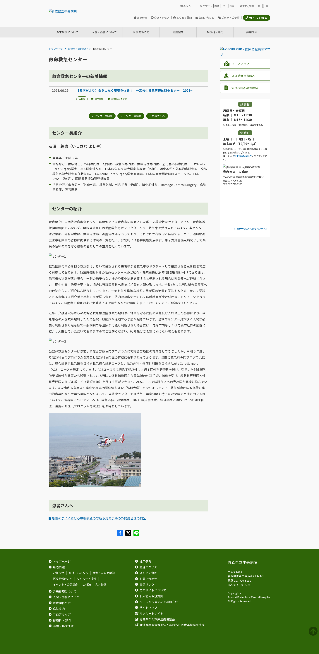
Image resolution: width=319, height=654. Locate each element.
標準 (217, 6)
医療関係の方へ (62, 578)
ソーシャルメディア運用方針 (159, 602)
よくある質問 (184, 17)
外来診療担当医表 (243, 76)
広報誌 (82, 98)
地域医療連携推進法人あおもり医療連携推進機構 (172, 625)
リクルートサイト (151, 613)
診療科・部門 (62, 620)
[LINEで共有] (136, 535)
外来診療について (65, 591)
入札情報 (101, 584)
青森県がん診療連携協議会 (157, 619)
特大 (231, 6)
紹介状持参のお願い (244, 88)
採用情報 (99, 98)
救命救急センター (120, 98)
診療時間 (142, 17)
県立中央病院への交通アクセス (251, 229)
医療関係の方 (62, 603)
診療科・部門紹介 (78, 48)
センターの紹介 (132, 116)
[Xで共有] (129, 535)
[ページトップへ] (313, 631)
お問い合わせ (206, 17)
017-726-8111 (258, 17)
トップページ (56, 48)
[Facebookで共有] (120, 535)
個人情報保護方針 (151, 596)
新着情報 (59, 567)
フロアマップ (240, 64)
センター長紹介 (103, 116)
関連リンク (147, 584)
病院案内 (59, 609)
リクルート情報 (86, 578)
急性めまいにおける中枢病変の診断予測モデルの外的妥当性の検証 (99, 518)
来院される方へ (78, 573)
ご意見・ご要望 (230, 17)
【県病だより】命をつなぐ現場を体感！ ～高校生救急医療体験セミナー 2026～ (134, 90)
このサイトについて (153, 590)
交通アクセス (161, 17)
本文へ (187, 6)
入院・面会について (66, 597)
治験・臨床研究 (63, 626)
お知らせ (58, 573)
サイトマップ (148, 607)
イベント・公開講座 (65, 584)
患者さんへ (158, 116)
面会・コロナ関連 (104, 573)
